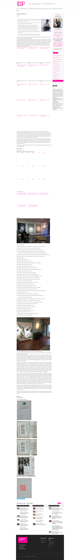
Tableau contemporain (52, 542)
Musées (50, 8)
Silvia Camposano (39, 521)
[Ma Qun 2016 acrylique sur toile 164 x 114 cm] (46, 122)
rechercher (56, 52)
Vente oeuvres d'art (23, 8)
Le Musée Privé (27, 556)
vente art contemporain (59, 105)
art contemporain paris (56, 94)
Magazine (46, 8)
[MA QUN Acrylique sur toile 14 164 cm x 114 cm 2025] (46, 54)
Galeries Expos (54, 8)
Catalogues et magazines (56, 61)
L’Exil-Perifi (28, 300)
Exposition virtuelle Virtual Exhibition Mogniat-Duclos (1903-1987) (57, 518)
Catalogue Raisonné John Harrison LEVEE (57, 91)
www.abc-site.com (34, 556)
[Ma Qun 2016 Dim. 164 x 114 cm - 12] (22, 122)
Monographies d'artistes (56, 106)
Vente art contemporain (51, 540)
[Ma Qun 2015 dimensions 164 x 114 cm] (22, 91)
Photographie (55, 76)
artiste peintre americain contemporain (56, 99)
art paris (54, 105)
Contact (17, 10)
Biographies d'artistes (40, 8)
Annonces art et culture (56, 57)
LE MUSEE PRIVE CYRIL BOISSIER (41, 524)
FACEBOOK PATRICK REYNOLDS (58, 43)
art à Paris (61, 103)
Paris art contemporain (51, 546)
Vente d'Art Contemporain (53, 505)
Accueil (17, 8)
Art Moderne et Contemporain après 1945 (51, 544)
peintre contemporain (22, 498)
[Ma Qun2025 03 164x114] (46, 72)
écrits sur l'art (54, 109)
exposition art (54, 93)
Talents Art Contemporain (56, 74)
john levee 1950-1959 (60, 93)
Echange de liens (55, 80)
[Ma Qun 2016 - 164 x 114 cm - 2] (22, 106)
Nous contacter (55, 63)
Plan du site (54, 82)
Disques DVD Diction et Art (56, 70)
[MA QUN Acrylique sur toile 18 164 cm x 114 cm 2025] (34, 54)
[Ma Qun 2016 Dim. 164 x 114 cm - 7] (46, 106)
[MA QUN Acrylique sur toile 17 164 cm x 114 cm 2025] (22, 54)
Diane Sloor (38, 515)
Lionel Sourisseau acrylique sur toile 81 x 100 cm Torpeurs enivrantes (57, 522)
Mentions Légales (43, 539)
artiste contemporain (59, 89)
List (62, 503)
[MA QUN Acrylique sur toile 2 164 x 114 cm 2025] (34, 72)
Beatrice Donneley (39, 518)
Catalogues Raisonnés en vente (57, 59)
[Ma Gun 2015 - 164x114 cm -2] (34, 91)
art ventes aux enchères (56, 103)
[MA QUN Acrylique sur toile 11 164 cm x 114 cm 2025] (22, 72)
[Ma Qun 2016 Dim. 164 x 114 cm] (34, 122)
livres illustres (54, 97)
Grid (59, 503)
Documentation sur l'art (56, 102)
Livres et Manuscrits (56, 78)
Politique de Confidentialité (43, 542)
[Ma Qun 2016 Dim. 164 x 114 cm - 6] (34, 106)
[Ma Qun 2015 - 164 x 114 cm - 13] (46, 91)
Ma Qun (18, 498)
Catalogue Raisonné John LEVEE (22, 505)
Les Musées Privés (31, 8)
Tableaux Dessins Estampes (57, 55)
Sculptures (54, 72)
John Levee (60, 8)
